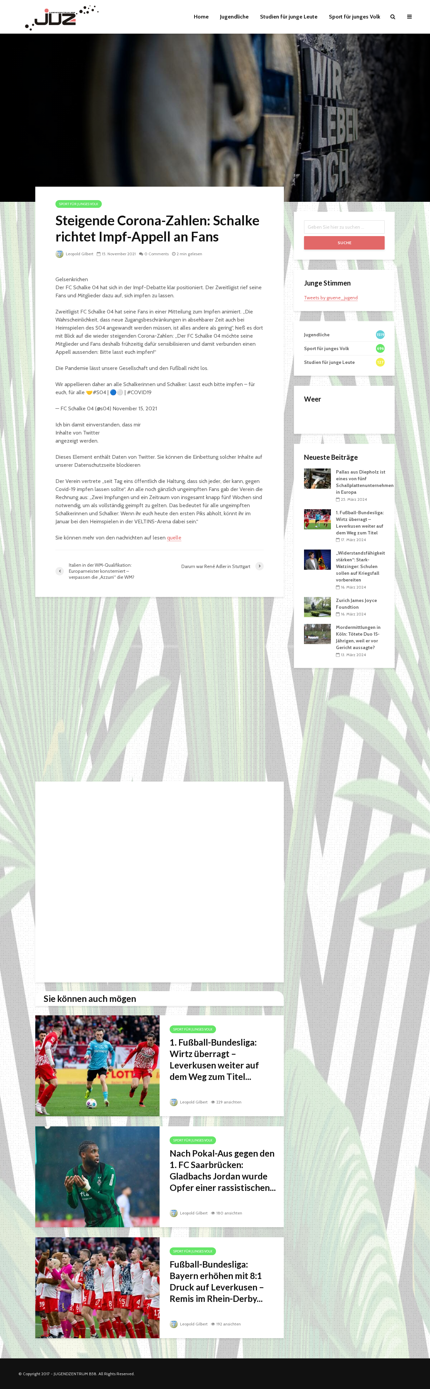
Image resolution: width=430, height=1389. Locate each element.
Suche (344, 242)
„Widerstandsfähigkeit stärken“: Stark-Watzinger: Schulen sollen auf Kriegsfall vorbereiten (360, 566)
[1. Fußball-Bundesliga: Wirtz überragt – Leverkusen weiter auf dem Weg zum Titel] (97, 1065)
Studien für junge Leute (288, 16)
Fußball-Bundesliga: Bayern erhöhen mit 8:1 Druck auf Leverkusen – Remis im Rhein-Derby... (217, 1281)
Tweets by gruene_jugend (331, 298)
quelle (174, 537)
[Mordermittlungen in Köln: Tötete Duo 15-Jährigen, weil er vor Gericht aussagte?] (317, 634)
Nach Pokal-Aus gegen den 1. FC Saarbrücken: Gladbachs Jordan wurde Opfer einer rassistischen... (223, 1170)
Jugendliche (234, 16)
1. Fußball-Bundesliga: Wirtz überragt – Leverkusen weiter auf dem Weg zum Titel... (214, 1059)
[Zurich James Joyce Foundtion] (317, 606)
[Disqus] (159, 691)
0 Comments (156, 253)
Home (201, 16)
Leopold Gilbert (79, 253)
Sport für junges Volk (354, 16)
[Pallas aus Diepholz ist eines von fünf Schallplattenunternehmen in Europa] (317, 478)
